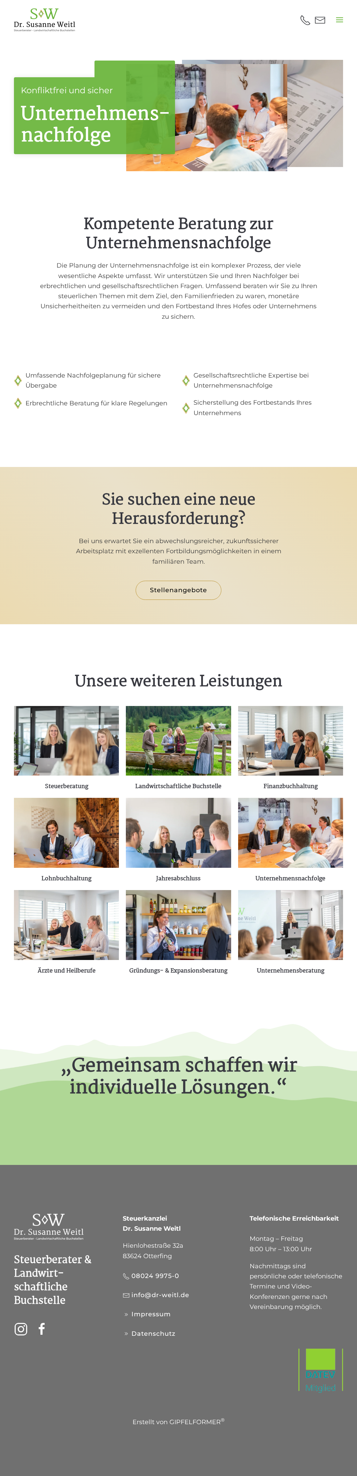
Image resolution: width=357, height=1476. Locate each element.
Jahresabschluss (178, 878)
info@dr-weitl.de (160, 1295)
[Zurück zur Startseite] (44, 19)
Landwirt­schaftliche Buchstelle (178, 786)
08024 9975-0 (155, 1276)
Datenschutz (153, 1334)
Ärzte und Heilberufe (67, 971)
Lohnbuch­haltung (66, 878)
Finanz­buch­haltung (291, 786)
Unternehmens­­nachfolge (290, 878)
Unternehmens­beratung (290, 971)
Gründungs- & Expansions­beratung (178, 971)
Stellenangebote (178, 590)
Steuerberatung (66, 786)
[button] (339, 19)
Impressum (151, 1314)
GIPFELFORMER (197, 1422)
